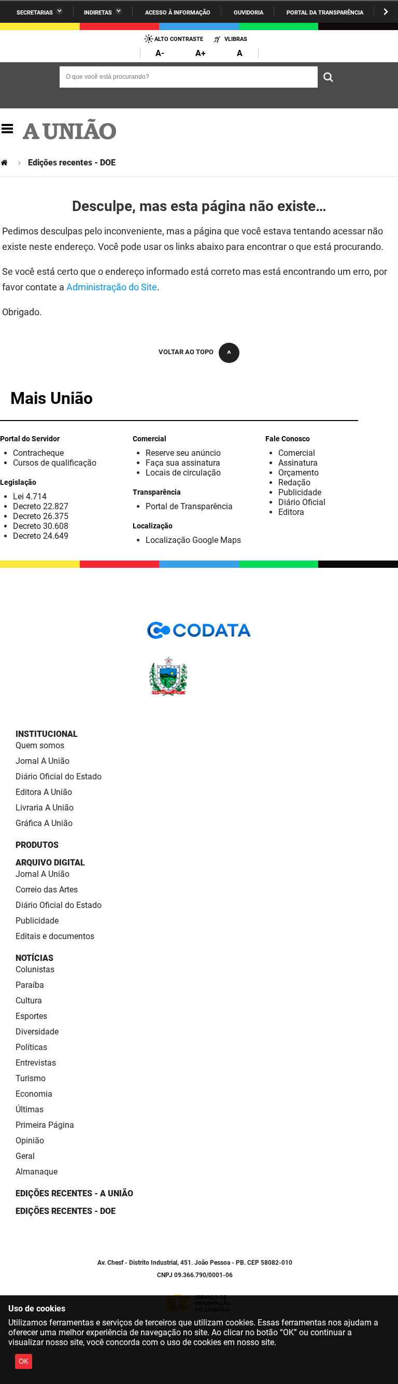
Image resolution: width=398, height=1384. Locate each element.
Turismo (31, 1078)
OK (24, 1361)
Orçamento (298, 473)
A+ (200, 53)
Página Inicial (5, 162)
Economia (34, 1094)
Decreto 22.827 (40, 506)
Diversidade (37, 1032)
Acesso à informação (177, 12)
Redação (294, 482)
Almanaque (37, 1172)
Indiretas (98, 12)
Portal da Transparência (325, 12)
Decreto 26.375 (40, 516)
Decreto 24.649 (40, 536)
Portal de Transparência (189, 506)
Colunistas (35, 969)
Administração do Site (111, 287)
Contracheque (38, 453)
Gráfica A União (44, 823)
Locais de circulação (183, 473)
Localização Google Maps (193, 540)
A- (159, 53)
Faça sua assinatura (183, 463)
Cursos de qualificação (54, 463)
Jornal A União (42, 761)
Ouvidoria (248, 12)
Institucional (47, 734)
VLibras (235, 39)
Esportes (31, 1016)
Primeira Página (45, 1125)
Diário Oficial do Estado (59, 776)
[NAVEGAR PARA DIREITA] (385, 11)
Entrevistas (36, 1063)
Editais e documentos (55, 936)
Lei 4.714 (30, 496)
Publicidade (299, 492)
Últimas (30, 1109)
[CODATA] (199, 634)
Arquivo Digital (50, 863)
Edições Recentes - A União (74, 1193)
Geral (25, 1156)
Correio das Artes (47, 889)
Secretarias (35, 12)
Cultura (29, 1000)
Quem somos (40, 745)
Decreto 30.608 (40, 526)
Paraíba (30, 985)
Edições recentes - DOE (66, 1211)
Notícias (34, 958)
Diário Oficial (301, 502)
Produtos (37, 845)
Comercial (296, 453)
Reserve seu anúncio (183, 453)
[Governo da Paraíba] (199, 694)
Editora (291, 512)
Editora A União (44, 792)
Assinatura (298, 463)
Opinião (30, 1140)
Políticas (31, 1047)
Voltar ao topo (186, 352)
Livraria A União (45, 808)
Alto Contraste (178, 39)
